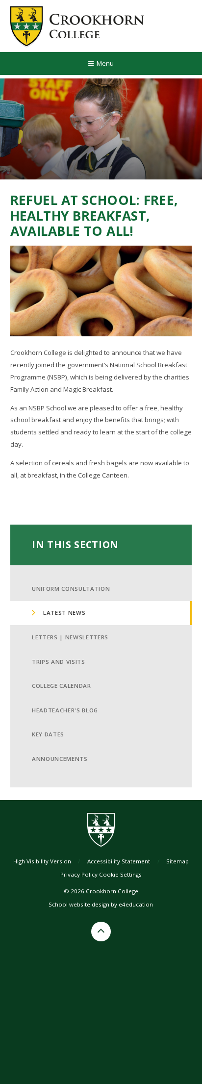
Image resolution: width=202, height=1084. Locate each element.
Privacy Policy (79, 874)
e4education (136, 904)
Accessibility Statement (118, 861)
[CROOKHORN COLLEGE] (77, 26)
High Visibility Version (42, 861)
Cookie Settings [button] (120, 874)
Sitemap (177, 861)
